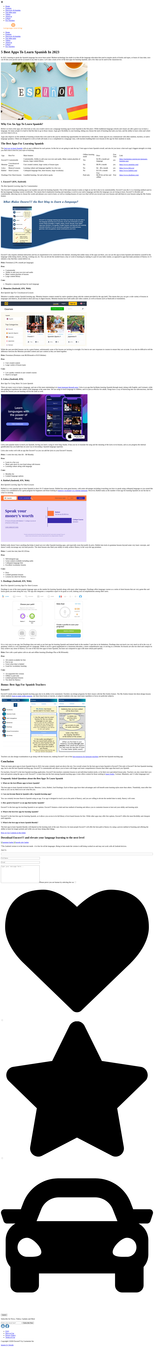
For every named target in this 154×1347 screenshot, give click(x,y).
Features (8, 8)
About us (8, 16)
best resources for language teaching (85, 757)
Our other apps (10, 12)
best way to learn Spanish (13, 148)
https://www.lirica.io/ (126, 168)
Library (8, 18)
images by (7, 1345)
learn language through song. (68, 387)
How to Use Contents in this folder (13, 833)
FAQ (7, 1331)
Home (7, 6)
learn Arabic (110, 774)
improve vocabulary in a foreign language (72, 490)
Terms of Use (10, 1337)
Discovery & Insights (13, 10)
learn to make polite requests (22, 696)
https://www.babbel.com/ (128, 170)
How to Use (9, 1333)
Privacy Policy (10, 1335)
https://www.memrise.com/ (128, 164)
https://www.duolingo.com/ (129, 175)
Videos (7, 14)
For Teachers (10, 20)
